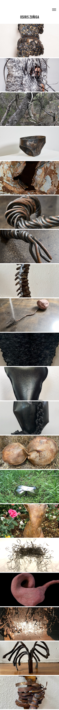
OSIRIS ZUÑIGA (29, 17)
